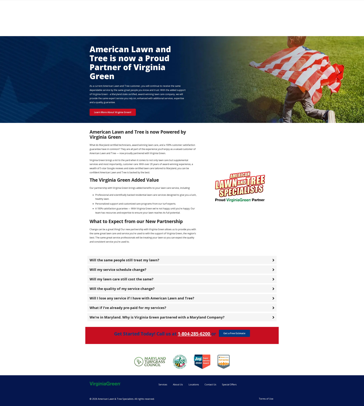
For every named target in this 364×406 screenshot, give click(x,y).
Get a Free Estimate (234, 333)
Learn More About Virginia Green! (112, 112)
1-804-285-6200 (194, 334)
